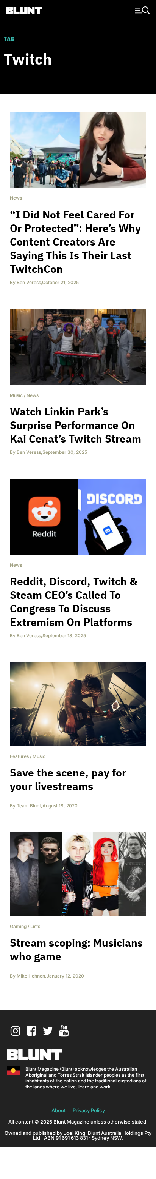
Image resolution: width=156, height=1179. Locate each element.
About (58, 1110)
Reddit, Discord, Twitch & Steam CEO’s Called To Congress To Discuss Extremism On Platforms (73, 601)
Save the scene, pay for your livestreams (68, 779)
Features (19, 756)
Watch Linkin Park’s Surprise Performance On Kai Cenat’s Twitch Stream (75, 425)
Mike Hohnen (31, 976)
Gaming (18, 926)
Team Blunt (29, 806)
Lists (35, 926)
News (16, 198)
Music (16, 395)
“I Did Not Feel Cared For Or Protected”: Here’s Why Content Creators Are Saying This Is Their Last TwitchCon (75, 242)
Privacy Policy (89, 1110)
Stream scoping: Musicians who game (76, 949)
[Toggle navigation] (141, 10)
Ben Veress (29, 282)
